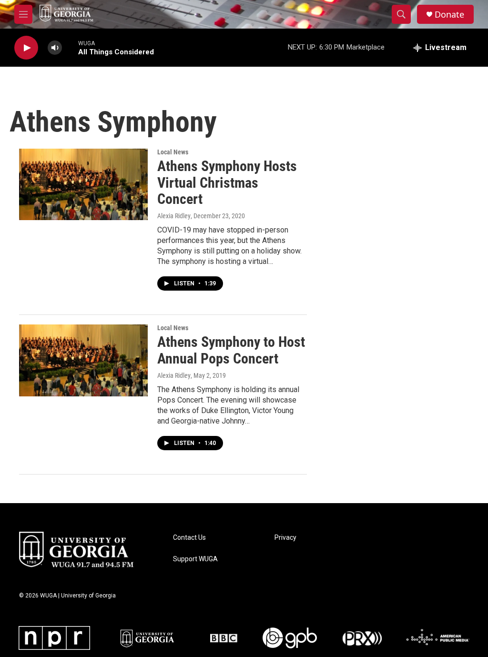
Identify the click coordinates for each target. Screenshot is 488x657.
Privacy (285, 537)
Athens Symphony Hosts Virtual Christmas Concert (227, 183)
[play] (26, 47)
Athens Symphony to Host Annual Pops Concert (231, 350)
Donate (449, 15)
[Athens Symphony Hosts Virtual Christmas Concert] (83, 184)
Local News (172, 152)
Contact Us (189, 537)
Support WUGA (195, 559)
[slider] (70, 47)
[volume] (55, 48)
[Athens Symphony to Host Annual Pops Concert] (83, 360)
